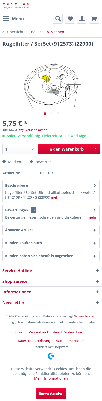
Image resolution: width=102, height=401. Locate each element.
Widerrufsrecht (75, 332)
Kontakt (18, 332)
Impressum (76, 340)
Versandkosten (85, 316)
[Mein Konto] (82, 19)
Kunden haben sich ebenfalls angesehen (39, 255)
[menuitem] (13, 19)
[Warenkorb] (94, 19)
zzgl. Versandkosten (33, 130)
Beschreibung (16, 185)
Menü (18, 18)
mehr (55, 197)
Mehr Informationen (51, 378)
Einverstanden (51, 393)
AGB (59, 340)
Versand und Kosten (44, 332)
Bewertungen (16, 210)
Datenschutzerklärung (34, 340)
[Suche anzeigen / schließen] (58, 19)
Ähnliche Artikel (19, 230)
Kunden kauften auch (23, 242)
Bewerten (43, 161)
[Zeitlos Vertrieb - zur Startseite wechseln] (26, 6)
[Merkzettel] (70, 19)
